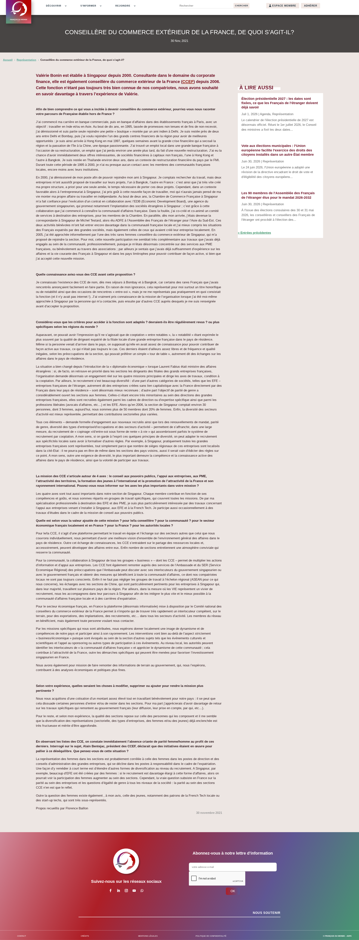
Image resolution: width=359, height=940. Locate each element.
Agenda (265, 114)
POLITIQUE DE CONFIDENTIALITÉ (211, 936)
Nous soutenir (266, 912)
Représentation (282, 114)
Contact (21, 936)
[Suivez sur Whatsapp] (142, 890)
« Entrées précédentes (254, 233)
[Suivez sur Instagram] (126, 890)
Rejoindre (122, 5)
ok (233, 891)
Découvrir (53, 5)
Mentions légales (148, 936)
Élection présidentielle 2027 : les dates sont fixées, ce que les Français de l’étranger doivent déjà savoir (279, 103)
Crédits (85, 936)
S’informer (88, 5)
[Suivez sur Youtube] (134, 890)
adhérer (310, 5)
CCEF (188, 81)
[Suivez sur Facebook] (110, 890)
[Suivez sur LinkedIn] (118, 890)
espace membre (284, 5)
